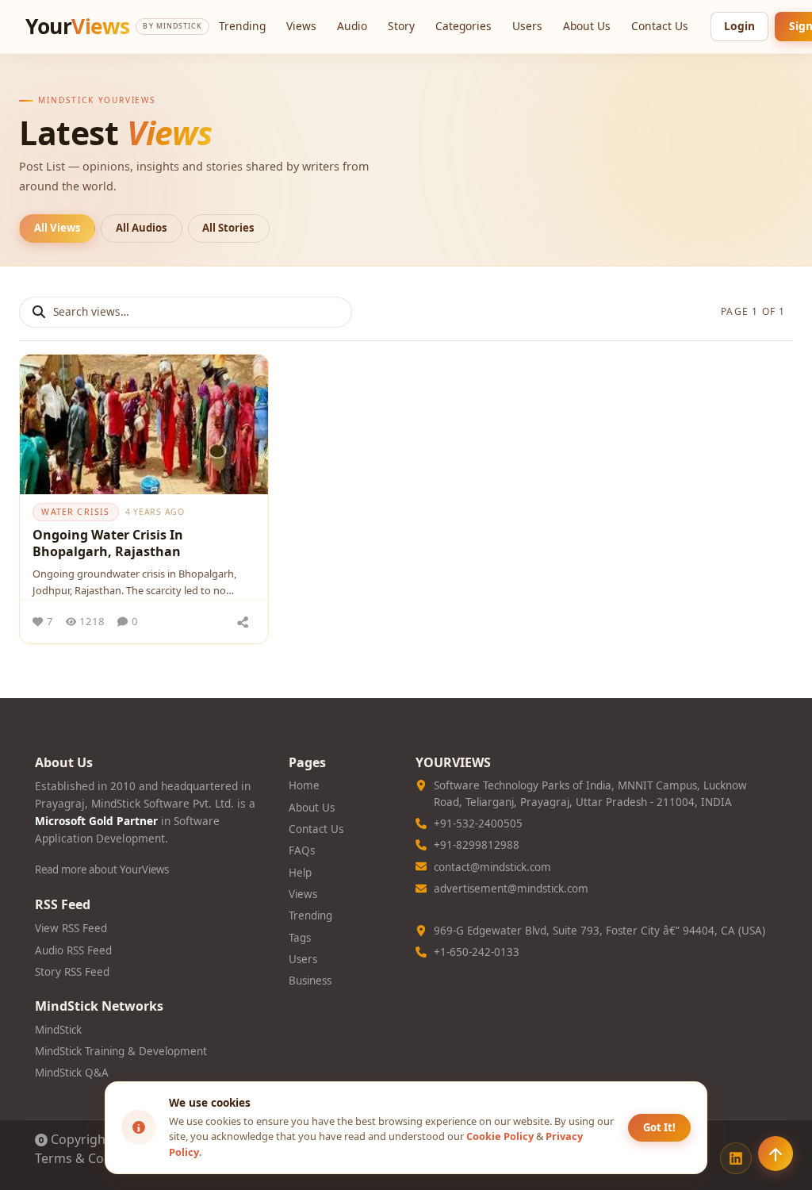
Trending (242, 25)
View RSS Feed (71, 928)
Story (401, 25)
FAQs (302, 850)
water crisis (75, 511)
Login (739, 25)
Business (310, 980)
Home (304, 785)
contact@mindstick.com (492, 867)
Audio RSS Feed (73, 950)
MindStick (58, 1030)
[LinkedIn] (736, 1158)
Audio (352, 25)
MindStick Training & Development (121, 1051)
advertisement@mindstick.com (511, 888)
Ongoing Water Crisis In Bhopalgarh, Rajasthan (108, 543)
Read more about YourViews (102, 869)
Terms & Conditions (94, 1158)
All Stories (228, 228)
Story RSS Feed (72, 972)
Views (301, 25)
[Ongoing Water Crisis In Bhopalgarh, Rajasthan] (144, 424)
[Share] (243, 622)
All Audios (141, 228)
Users (527, 25)
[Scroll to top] (775, 1153)
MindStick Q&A (72, 1072)
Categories (463, 25)
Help (300, 873)
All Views (57, 228)
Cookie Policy (500, 1136)
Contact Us (659, 25)
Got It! (659, 1127)
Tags (300, 938)
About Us (587, 25)
